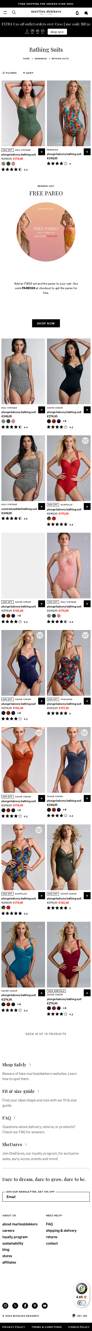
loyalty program (15, 1237)
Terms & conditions (47, 1326)
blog (5, 1249)
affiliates (9, 1262)
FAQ (49, 1224)
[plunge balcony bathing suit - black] (49, 421)
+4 (65, 421)
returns (51, 1237)
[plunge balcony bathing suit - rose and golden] (13, 164)
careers (8, 1230)
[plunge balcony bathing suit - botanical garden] (8, 164)
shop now (57, 32)
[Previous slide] (4, 113)
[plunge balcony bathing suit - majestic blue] (59, 421)
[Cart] (86, 13)
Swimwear (41, 58)
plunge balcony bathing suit (18, 154)
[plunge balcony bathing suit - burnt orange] (54, 421)
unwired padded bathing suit (19, 509)
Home (26, 58)
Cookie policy (78, 1326)
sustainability (12, 1243)
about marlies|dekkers (20, 1224)
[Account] (77, 13)
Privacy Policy (13, 1326)
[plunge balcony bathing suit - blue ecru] (3, 164)
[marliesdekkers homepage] (46, 13)
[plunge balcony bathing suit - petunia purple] (49, 519)
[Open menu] (5, 12)
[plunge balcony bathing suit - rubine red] (54, 519)
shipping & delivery (61, 1230)
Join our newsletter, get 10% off (30, 1191)
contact (52, 1243)
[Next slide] (42, 113)
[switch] (81, 1302)
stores (7, 1256)
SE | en (82, 1315)
